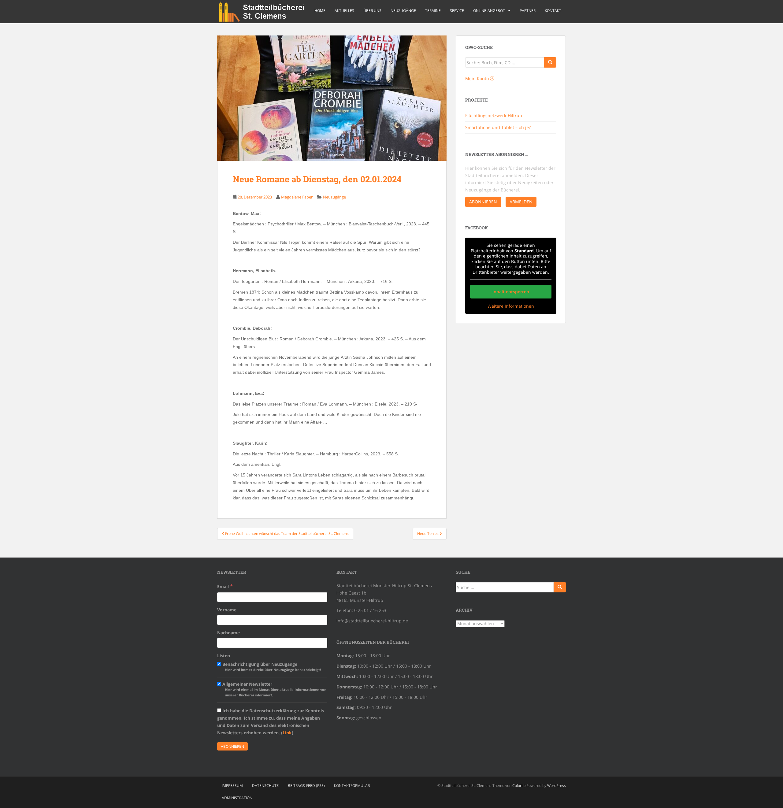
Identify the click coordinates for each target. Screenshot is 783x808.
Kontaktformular (352, 785)
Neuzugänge (403, 10)
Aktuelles (344, 10)
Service (457, 10)
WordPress (556, 785)
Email (225, 586)
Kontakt (553, 10)
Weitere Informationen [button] (511, 306)
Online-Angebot (489, 10)
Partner (528, 10)
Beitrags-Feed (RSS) (306, 785)
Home (319, 10)
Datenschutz (265, 785)
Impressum (232, 785)
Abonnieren (483, 202)
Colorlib (518, 785)
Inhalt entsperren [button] (510, 292)
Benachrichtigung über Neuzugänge (271, 666)
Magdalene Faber (297, 197)
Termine (433, 10)
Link (287, 733)
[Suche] (550, 62)
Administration (237, 797)
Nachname (228, 633)
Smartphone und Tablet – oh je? (498, 127)
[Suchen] (560, 587)
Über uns (372, 10)
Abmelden (521, 202)
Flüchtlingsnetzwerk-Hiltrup (493, 115)
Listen (223, 655)
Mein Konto (477, 78)
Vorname (226, 610)
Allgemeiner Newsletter (273, 689)
